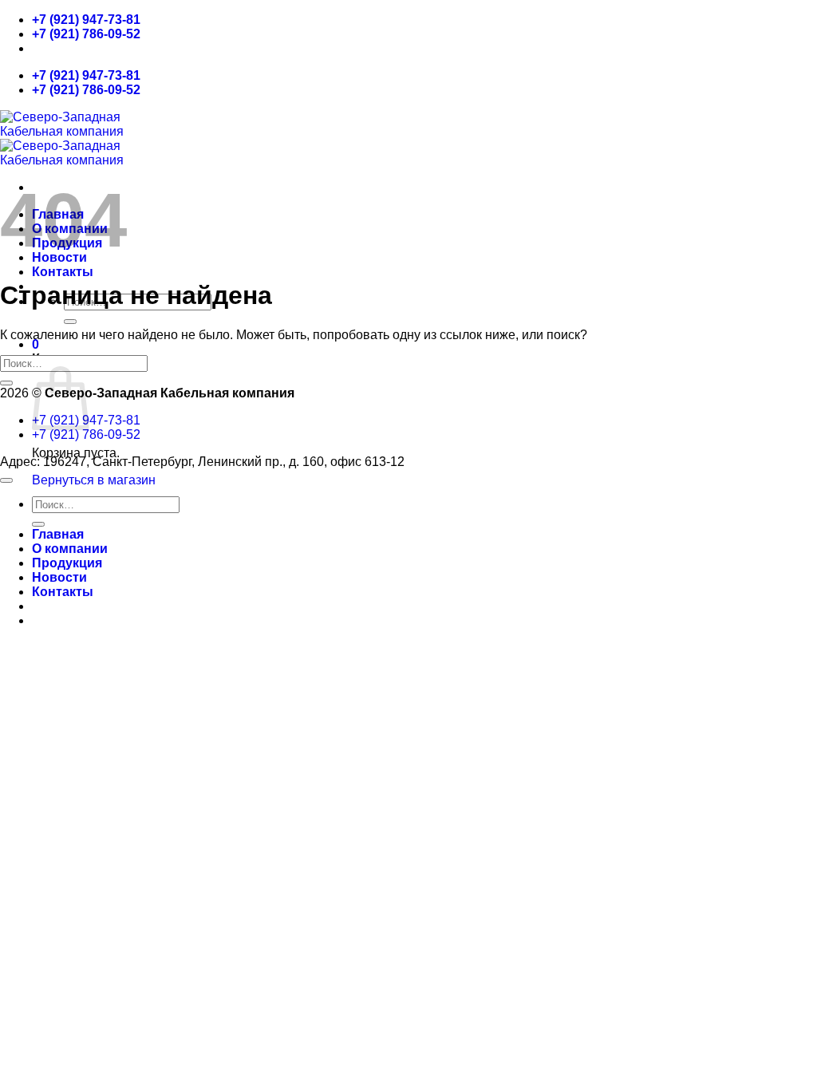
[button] (35, 344)
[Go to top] (6, 480)
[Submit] (70, 321)
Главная (58, 534)
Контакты (62, 271)
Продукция (67, 563)
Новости (59, 577)
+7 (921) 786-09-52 (86, 34)
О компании (70, 548)
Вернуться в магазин (94, 480)
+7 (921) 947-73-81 (86, 19)
